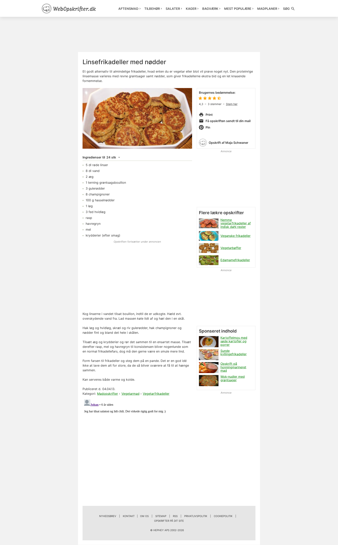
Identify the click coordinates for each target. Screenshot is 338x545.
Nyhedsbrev (107, 516)
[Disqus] (137, 447)
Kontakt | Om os (136, 516)
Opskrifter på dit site (169, 520)
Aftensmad (128, 9)
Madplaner (267, 9)
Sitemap (160, 516)
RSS (175, 516)
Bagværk (210, 9)
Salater (173, 9)
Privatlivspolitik (195, 516)
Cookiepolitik (223, 516)
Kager (191, 9)
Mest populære (237, 9)
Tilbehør (152, 9)
